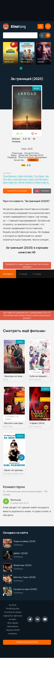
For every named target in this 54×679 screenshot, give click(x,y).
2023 (40, 155)
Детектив (23, 155)
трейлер (45, 191)
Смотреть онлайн (17, 191)
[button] (21, 68)
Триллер (33, 155)
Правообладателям (27, 642)
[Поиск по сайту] (33, 35)
